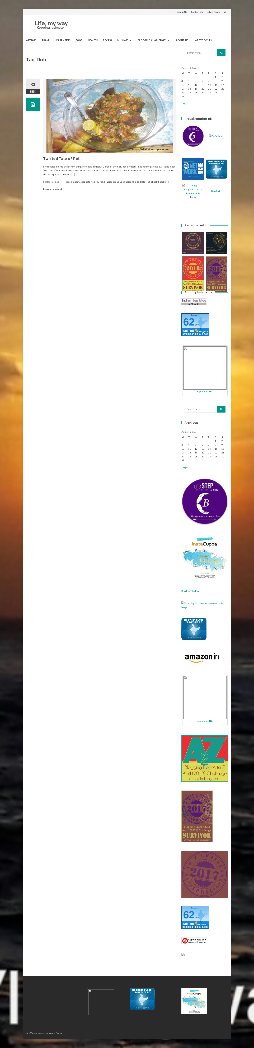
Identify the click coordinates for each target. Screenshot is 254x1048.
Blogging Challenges (152, 40)
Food (79, 40)
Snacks (162, 181)
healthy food (98, 181)
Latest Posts (213, 11)
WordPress (55, 1032)
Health (93, 40)
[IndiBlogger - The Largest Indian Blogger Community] (193, 628)
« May (184, 103)
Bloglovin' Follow (190, 590)
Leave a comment (52, 189)
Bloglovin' (216, 191)
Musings (122, 40)
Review (107, 40)
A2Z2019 (31, 40)
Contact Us (197, 11)
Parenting (63, 40)
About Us (182, 11)
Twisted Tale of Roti (62, 159)
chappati (85, 181)
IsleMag (30, 1032)
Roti (142, 181)
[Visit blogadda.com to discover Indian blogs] (204, 605)
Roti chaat (151, 181)
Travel (46, 40)
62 (189, 322)
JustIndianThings (129, 181)
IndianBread (112, 181)
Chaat (76, 181)
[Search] (221, 52)
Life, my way (51, 23)
